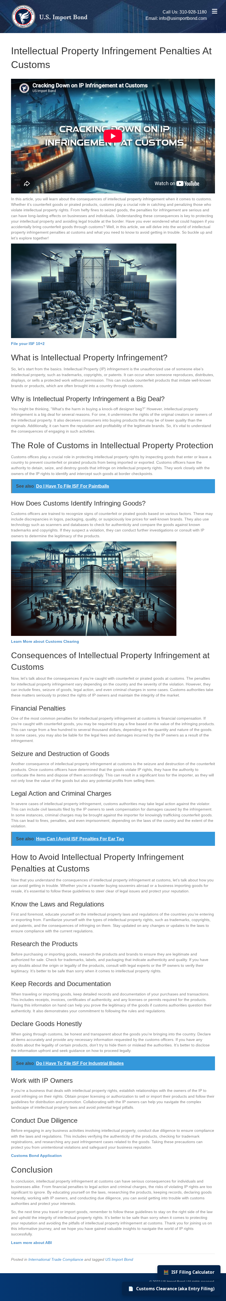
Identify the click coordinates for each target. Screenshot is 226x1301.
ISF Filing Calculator (188, 1272)
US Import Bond (119, 1259)
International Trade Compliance (55, 1259)
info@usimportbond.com (183, 18)
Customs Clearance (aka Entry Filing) (171, 1289)
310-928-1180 (193, 12)
